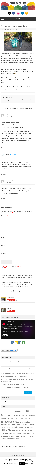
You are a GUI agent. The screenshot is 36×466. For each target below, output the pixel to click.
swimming (9, 438)
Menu (18, 18)
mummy (19, 433)
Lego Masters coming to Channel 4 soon (12, 384)
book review (21, 416)
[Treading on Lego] (18, 9)
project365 (16, 436)
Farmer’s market (28, 100)
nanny (24, 433)
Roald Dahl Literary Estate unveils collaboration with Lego (17, 373)
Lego (21, 427)
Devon (19, 422)
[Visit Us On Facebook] (20, 345)
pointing (4, 89)
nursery (29, 433)
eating (27, 422)
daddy (4, 421)
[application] (18, 329)
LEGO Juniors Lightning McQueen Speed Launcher (14, 387)
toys (13, 438)
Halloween (17, 424)
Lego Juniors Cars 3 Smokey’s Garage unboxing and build (17, 376)
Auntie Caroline (11, 412)
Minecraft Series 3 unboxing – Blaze (11, 362)
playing (9, 436)
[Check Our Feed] (16, 345)
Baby (18, 411)
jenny (5, 29)
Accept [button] (22, 463)
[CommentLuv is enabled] (12, 267)
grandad (11, 424)
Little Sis (6, 430)
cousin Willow (21, 418)
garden (7, 424)
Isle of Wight (5, 427)
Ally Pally (29, 86)
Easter (23, 422)
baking (23, 412)
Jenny (20, 446)
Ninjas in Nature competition (9, 365)
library (32, 427)
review (23, 436)
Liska (7, 115)
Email (3, 245)
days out (15, 86)
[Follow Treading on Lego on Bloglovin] (9, 352)
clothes (4, 418)
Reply (3, 148)
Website (4, 253)
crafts (27, 418)
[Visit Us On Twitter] (13, 345)
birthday (9, 86)
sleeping (3, 438)
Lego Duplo (26, 427)
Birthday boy (6, 100)
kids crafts (14, 427)
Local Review (16, 430)
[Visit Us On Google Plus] (23, 345)
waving (15, 89)
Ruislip (27, 436)
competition (12, 418)
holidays (31, 424)
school (31, 436)
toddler (21, 86)
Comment (4, 216)
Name (3, 237)
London (23, 430)
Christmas (30, 416)
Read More (29, 463)
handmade (24, 424)
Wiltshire (16, 438)
